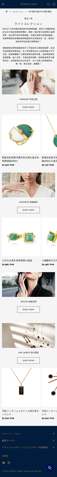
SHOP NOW (28, 107)
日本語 (5, 455)
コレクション (17, 11)
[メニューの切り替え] (3, 4)
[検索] (48, 4)
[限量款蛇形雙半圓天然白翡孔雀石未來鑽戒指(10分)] (21, 134)
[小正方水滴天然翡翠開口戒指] (21, 236)
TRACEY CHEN (16, 471)
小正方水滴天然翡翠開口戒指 (17, 260)
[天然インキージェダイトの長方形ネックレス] (21, 387)
